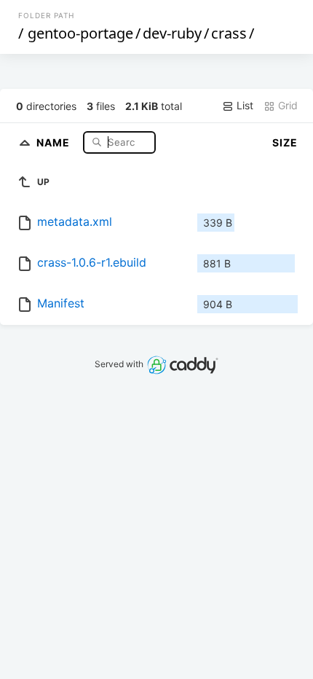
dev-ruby (172, 33)
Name (54, 142)
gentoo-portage (80, 33)
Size (285, 142)
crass (229, 33)
